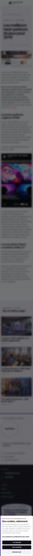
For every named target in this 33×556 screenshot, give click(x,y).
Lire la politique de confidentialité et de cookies (15, 536)
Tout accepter (16, 547)
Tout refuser (17, 542)
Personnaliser (16, 552)
